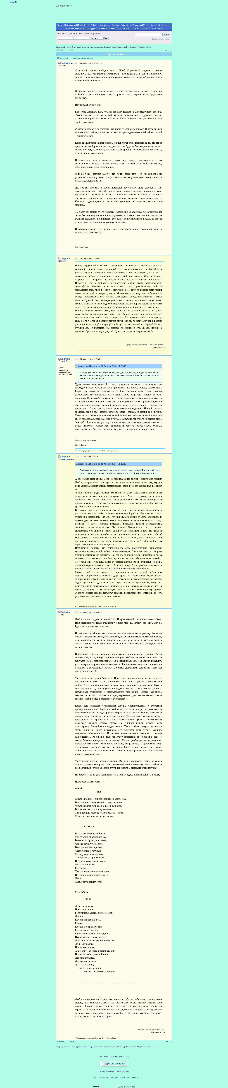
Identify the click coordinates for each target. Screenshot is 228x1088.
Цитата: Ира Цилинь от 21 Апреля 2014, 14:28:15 (101, 366)
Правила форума (106, 1071)
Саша (61, 614)
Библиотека (126, 25)
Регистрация (157, 28)
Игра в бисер (83, 25)
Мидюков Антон (66, 459)
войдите (74, 33)
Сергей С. (63, 361)
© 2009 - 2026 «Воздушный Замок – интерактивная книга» (114, 1077)
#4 (77, 457)
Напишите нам (123, 1071)
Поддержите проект (114, 1063)
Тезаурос (91, 28)
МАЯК (13, 2)
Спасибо (136, 28)
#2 (77, 259)
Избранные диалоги (106, 28)
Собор (93, 25)
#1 (77, 63)
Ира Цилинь (131, 47)
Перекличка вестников (75, 28)
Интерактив (70, 25)
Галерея (115, 25)
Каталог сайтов (123, 28)
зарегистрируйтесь (91, 33)
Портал (60, 25)
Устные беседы (150, 25)
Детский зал (164, 25)
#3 (77, 359)
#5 (77, 612)
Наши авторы (104, 25)
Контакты (146, 28)
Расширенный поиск (160, 39)
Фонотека (137, 25)
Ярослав (62, 261)
